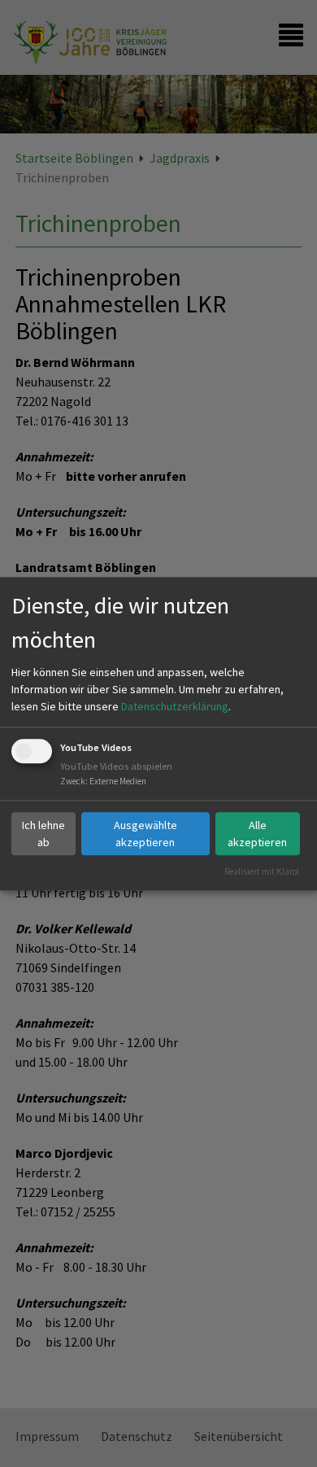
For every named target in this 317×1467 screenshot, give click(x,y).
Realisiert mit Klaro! (261, 871)
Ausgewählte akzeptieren (145, 833)
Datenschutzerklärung (174, 707)
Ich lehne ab (43, 833)
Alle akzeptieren (257, 833)
